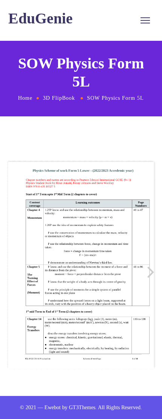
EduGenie (40, 18)
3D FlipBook (59, 98)
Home (25, 98)
